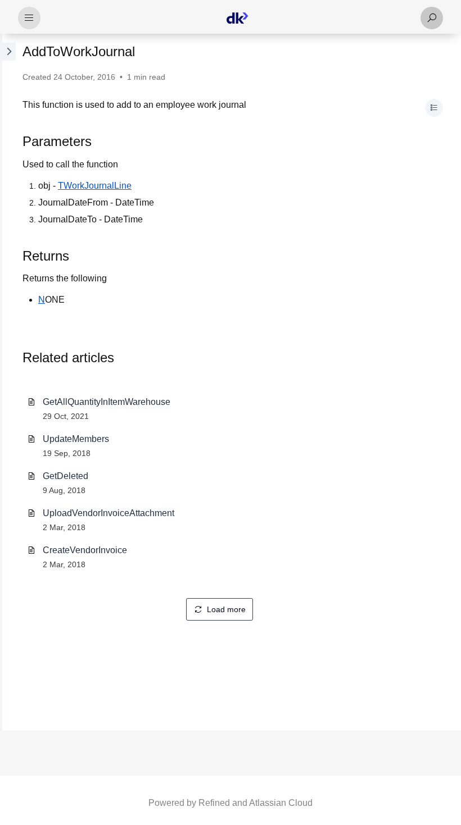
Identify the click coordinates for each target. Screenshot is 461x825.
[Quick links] (237, 18)
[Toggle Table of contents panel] (434, 108)
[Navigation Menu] (29, 18)
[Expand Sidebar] (8, 382)
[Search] (432, 18)
